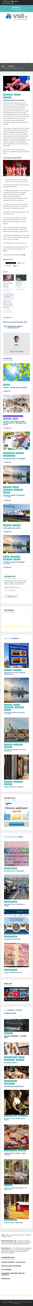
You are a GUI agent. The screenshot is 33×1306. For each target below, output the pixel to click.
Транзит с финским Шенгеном (13, 972)
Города (20, 837)
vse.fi (21, 351)
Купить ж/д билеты (14, 814)
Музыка (15, 487)
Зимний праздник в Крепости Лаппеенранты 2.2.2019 (15, 327)
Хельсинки (7, 97)
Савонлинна (18, 490)
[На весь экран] (27, 999)
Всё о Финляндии (6, 1269)
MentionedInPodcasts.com (21, 1244)
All (5, 1010)
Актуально (7, 487)
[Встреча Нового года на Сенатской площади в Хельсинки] (8, 278)
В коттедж (19, 1010)
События (17, 94)
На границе (17, 670)
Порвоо (21, 1057)
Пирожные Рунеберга (10, 1062)
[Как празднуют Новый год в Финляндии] (21, 278)
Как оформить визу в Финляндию (14, 871)
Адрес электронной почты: (12, 587)
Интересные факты (10, 1013)
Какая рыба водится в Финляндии (15, 1036)
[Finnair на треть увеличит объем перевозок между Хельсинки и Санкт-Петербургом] (8, 296)
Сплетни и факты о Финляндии (13, 1222)
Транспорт (7, 525)
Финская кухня (9, 1060)
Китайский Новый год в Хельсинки (14, 100)
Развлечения (8, 94)
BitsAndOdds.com (6, 1248)
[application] (16, 994)
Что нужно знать (9, 456)
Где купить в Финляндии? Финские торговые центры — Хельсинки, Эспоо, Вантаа (15, 423)
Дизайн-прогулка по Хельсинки (13, 787)
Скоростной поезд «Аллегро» (12, 528)
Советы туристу (8, 453)
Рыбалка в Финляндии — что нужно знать (13, 1262)
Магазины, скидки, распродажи (13, 416)
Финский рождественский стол (14, 1086)
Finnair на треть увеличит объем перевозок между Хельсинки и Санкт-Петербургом (8, 304)
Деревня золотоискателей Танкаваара (13, 322)
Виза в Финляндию (10, 837)
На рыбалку (10, 1010)
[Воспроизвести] (6, 999)
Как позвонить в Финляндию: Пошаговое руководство (16, 10)
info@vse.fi (15, 1)
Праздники (22, 1150)
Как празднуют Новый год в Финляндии (19, 283)
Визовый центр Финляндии (12, 939)
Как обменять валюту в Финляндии (14, 458)
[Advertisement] (16, 42)
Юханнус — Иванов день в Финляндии (15, 387)
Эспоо (15, 418)
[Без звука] (24, 999)
